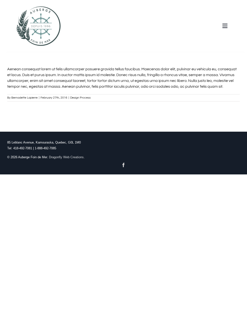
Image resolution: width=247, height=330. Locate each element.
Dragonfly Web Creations (66, 157)
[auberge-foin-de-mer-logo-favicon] (38, 5)
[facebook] (123, 165)
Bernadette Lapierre (24, 97)
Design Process (80, 97)
